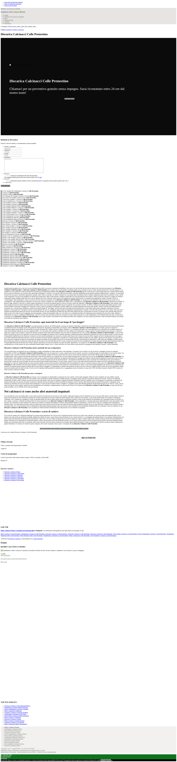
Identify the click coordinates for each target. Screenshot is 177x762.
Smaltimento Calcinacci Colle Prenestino (33, 534)
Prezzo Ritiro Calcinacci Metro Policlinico (16, 716)
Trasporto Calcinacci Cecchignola (14, 722)
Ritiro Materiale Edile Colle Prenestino (31, 535)
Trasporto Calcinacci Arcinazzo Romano (16, 712)
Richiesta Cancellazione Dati (21, 750)
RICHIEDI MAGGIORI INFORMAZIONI (14, 559)
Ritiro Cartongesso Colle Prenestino (79, 535)
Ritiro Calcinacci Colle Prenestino (10, 534)
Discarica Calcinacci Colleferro (13, 475)
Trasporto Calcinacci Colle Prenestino (79, 534)
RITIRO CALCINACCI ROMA (10, 9)
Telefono (7, 150)
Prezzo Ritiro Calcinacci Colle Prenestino (125, 534)
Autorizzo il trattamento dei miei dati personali (23, 175)
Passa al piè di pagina (10, 5)
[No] (112, 760)
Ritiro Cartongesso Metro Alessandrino (15, 724)
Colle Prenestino (38, 539)
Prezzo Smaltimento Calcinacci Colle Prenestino (152, 534)
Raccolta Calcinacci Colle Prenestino (56, 534)
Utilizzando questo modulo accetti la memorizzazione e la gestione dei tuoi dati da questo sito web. (39, 181)
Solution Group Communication (46, 752)
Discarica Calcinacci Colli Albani (14, 478)
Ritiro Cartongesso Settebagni (13, 711)
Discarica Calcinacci (15, 539)
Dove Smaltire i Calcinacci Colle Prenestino (103, 535)
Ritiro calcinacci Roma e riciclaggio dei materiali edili (17, 530)
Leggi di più (107, 760)
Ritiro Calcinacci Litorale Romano (14, 721)
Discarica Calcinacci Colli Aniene (14, 480)
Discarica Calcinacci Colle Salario (14, 473)
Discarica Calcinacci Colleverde (13, 477)
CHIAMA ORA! (69, 99)
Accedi (43, 750)
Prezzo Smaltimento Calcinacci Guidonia (16, 709)
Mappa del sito (35, 750)
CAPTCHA (8, 182)
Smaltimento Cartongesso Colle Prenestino (56, 535)
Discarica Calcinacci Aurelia (12, 719)
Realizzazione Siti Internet (8, 752)
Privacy (7, 174)
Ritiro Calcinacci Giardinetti (12, 717)
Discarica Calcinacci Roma (12, 472)
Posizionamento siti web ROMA (26, 752)
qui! (41, 177)
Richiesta (7, 157)
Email (6, 154)
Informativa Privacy (6, 750)
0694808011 (7, 555)
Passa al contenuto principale (12, 4)
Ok (102, 760)
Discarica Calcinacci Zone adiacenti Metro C (17, 706)
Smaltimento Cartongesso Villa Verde (15, 714)
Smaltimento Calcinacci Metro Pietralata (16, 707)
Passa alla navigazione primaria (13, 2)
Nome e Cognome (10, 146)
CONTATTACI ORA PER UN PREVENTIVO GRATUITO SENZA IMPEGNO (64, 429)
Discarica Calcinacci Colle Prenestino (101, 534)
